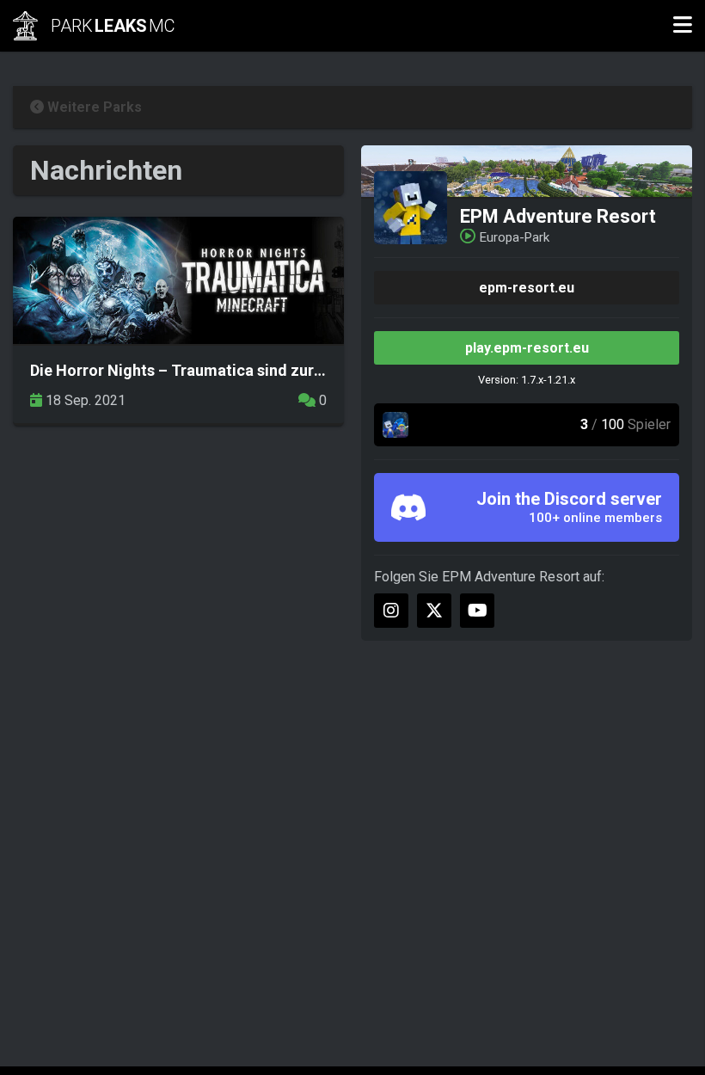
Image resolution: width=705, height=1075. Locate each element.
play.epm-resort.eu (527, 348)
